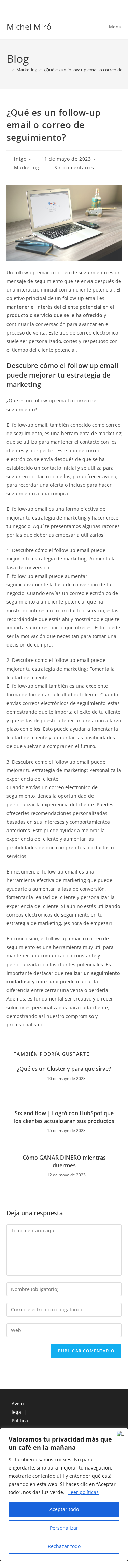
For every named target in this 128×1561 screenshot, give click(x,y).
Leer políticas (83, 1492)
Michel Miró (29, 26)
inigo (20, 159)
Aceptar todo (64, 1509)
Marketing (26, 167)
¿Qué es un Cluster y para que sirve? (64, 1069)
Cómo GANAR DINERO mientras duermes (64, 1161)
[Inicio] (8, 70)
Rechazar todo (64, 1546)
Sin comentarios (74, 167)
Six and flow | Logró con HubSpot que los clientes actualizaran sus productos (64, 1116)
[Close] (121, 1434)
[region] (64, 1494)
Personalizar (64, 1527)
